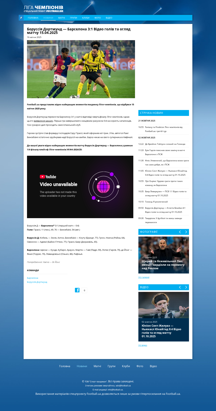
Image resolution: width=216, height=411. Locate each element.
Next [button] (186, 232)
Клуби (85, 17)
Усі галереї (143, 277)
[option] (163, 316)
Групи (73, 17)
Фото (97, 17)
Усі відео (142, 345)
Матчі (61, 17)
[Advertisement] (163, 48)
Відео (109, 17)
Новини (48, 17)
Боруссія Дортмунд (37, 281)
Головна (33, 17)
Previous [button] (180, 232)
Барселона (32, 277)
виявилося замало (43, 120)
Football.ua (173, 394)
